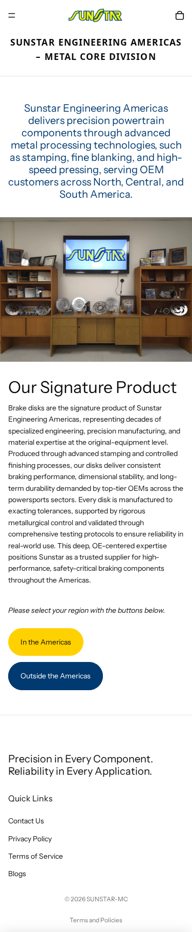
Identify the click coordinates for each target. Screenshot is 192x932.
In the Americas (45, 642)
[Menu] (12, 15)
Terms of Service (35, 856)
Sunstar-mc (107, 899)
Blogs (17, 873)
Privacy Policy (30, 838)
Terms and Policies (96, 920)
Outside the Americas (55, 675)
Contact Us (26, 820)
